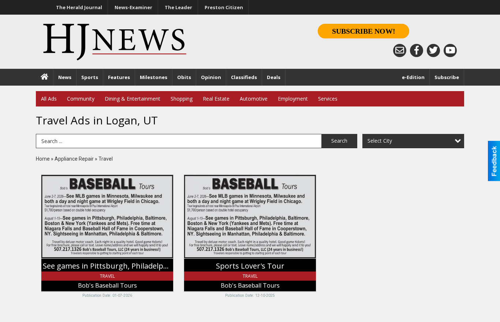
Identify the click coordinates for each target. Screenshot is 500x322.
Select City (379, 140)
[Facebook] (416, 50)
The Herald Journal (79, 7)
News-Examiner (133, 7)
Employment (293, 98)
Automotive (254, 98)
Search (339, 140)
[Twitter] (433, 50)
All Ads (49, 98)
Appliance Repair (74, 159)
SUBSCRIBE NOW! (363, 31)
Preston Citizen (224, 7)
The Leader (178, 7)
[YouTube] (450, 50)
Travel (105, 159)
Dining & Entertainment (132, 98)
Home (43, 159)
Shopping (182, 98)
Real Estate (216, 98)
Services (327, 98)
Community (80, 98)
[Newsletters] (399, 50)
